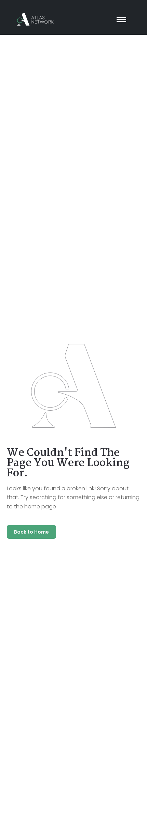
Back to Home (31, 531)
